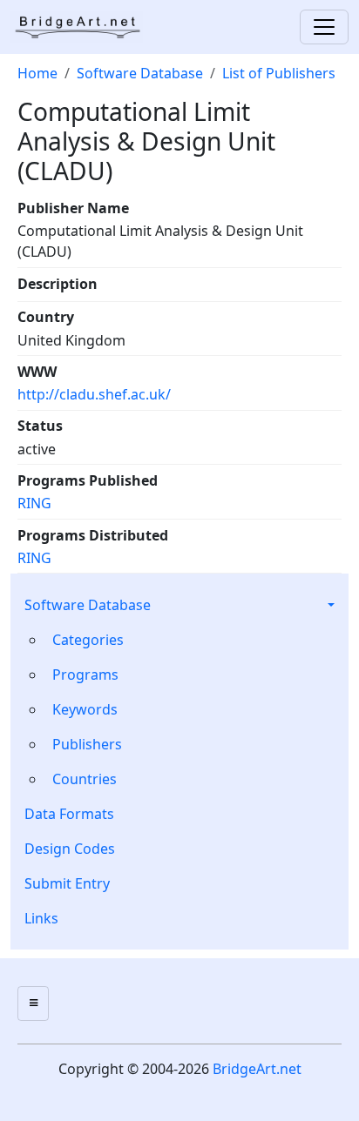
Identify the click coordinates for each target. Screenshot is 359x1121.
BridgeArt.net (257, 1068)
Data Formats (69, 813)
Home (37, 73)
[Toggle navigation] (324, 27)
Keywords (85, 709)
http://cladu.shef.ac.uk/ (94, 394)
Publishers (87, 744)
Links (41, 918)
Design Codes (69, 848)
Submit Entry (67, 883)
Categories (88, 639)
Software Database (87, 604)
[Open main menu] (33, 1003)
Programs (85, 674)
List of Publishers (278, 73)
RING (34, 503)
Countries (84, 779)
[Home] (83, 27)
